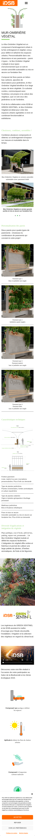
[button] (32, 794)
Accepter (17, 817)
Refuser (17, 823)
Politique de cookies (11, 833)
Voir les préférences (18, 828)
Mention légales (23, 833)
